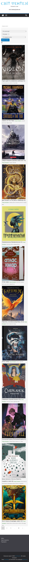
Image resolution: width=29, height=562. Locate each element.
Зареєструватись (5, 540)
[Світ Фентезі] (3, 15)
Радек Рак (21, 361)
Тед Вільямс (21, 483)
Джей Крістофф (16, 401)
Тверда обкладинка (17, 120)
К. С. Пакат (21, 441)
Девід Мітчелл (12, 284)
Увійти (2, 538)
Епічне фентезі (4, 483)
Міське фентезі (15, 523)
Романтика (18, 202)
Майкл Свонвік (9, 122)
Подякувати (3, 541)
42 (18, 528)
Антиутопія (18, 282)
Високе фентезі (23, 481)
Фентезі (21, 202)
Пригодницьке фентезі (12, 483)
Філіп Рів (14, 162)
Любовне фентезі (12, 202)
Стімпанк (11, 162)
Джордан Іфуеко (17, 244)
